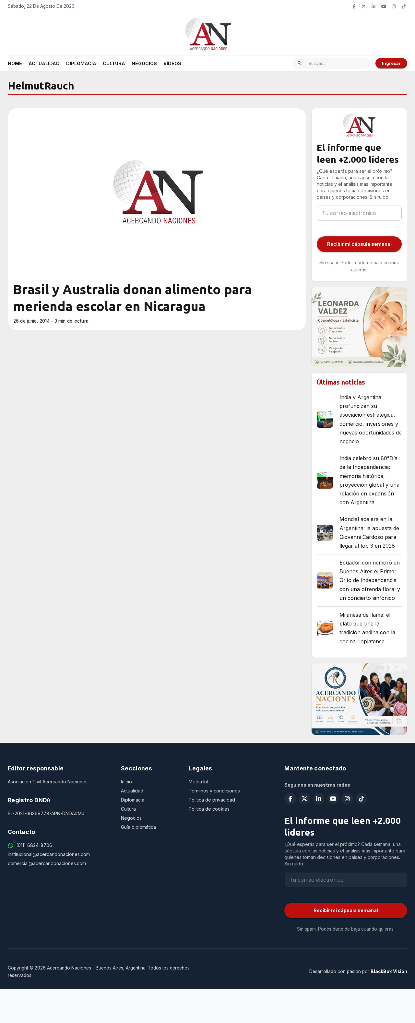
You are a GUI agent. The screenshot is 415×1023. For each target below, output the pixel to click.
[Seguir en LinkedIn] (373, 6)
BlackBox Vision (389, 971)
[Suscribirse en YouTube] (384, 6)
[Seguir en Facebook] (354, 6)
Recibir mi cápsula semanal (359, 244)
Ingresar (391, 63)
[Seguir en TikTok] (403, 6)
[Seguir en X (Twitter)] (364, 6)
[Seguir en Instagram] (393, 6)
